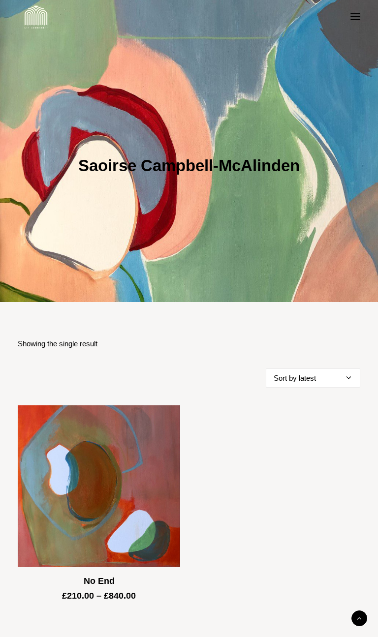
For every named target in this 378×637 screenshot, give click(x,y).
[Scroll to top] (359, 617)
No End (99, 581)
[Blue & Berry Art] (35, 16)
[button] (355, 16)
